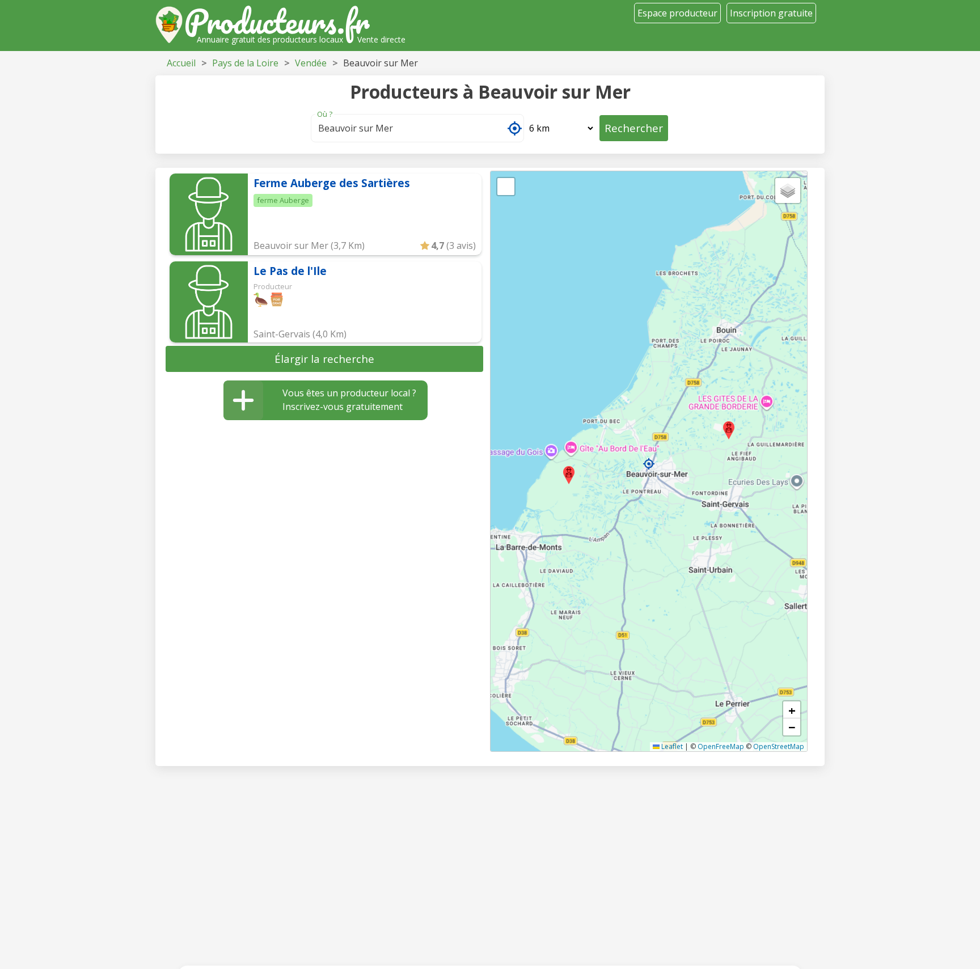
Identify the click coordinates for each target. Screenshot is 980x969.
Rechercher (634, 128)
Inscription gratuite (771, 13)
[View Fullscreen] (505, 186)
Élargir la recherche (324, 359)
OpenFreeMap (721, 746)
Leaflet (671, 746)
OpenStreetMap (778, 746)
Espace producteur (677, 13)
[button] (648, 464)
